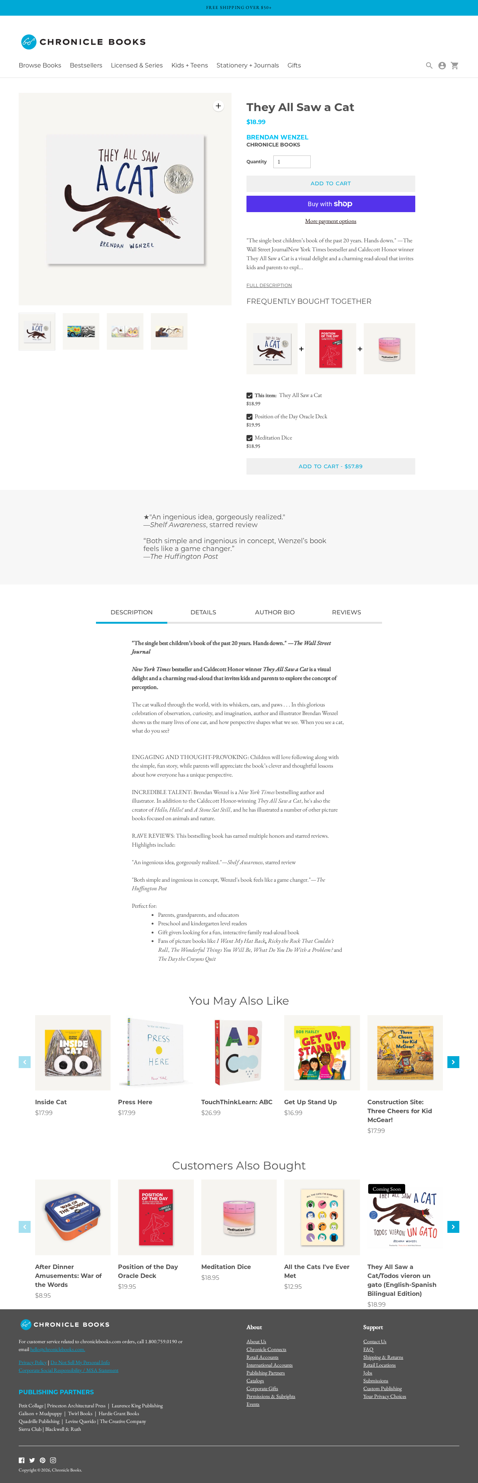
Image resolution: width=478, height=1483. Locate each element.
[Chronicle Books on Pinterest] (43, 1460)
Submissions (375, 1380)
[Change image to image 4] (169, 331)
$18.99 (376, 1304)
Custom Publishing (382, 1388)
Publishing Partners (265, 1372)
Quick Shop (72, 1074)
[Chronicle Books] (84, 42)
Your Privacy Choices (384, 1396)
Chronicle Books (273, 144)
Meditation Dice (273, 437)
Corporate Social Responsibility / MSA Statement (68, 1370)
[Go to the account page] (442, 65)
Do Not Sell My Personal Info (80, 1362)
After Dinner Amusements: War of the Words (68, 1275)
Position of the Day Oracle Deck (291, 416)
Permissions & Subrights (270, 1396)
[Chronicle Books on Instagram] (53, 1460)
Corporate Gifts (262, 1388)
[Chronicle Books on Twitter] (32, 1460)
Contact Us (375, 1341)
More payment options (330, 221)
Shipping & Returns (383, 1357)
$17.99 (44, 1113)
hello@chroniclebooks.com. (57, 1349)
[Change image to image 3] (125, 331)
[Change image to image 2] (81, 331)
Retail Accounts (262, 1357)
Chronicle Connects (266, 1349)
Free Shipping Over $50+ (239, 7)
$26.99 (211, 1113)
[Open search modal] (429, 65)
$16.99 (293, 1113)
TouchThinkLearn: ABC (237, 1102)
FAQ (368, 1349)
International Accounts (269, 1364)
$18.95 (210, 1277)
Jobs (367, 1372)
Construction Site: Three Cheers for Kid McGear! (399, 1111)
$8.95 (43, 1295)
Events (253, 1404)
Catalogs (255, 1380)
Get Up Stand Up (310, 1102)
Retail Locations (379, 1364)
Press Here (135, 1102)
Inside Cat (51, 1102)
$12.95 (293, 1286)
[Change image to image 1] (37, 331)
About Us (256, 1341)
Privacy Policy (33, 1362)
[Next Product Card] (453, 1062)
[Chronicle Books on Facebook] (22, 1460)
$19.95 (127, 1286)
